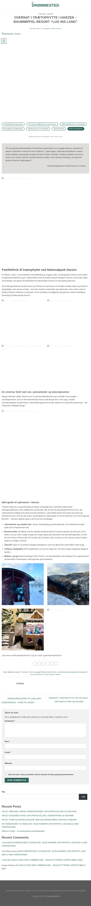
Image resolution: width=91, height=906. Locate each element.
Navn (7, 741)
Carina (58, 28)
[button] (3, 5)
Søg (3, 792)
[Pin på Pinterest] (52, 664)
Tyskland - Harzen (45, 14)
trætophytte (75, 672)
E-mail (8, 752)
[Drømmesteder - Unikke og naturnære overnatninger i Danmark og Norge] (45, 5)
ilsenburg (67, 672)
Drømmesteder (12, 891)
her (60, 655)
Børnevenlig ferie (47, 672)
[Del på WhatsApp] (35, 664)
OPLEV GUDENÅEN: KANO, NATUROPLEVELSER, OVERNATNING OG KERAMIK (38, 816)
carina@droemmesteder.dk (59, 891)
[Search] (88, 5)
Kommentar (10, 721)
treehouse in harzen (42, 674)
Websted (8, 763)
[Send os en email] (50, 886)
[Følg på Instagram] (45, 886)
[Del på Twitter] (43, 664)
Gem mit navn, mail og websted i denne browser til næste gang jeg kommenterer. (41, 774)
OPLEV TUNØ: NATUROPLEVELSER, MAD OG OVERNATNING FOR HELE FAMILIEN (39, 820)
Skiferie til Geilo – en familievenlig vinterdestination (23, 831)
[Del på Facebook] (39, 664)
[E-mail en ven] (48, 664)
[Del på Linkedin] (56, 664)
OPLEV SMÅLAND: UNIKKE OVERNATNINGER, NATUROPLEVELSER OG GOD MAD (39, 811)
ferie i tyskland (59, 672)
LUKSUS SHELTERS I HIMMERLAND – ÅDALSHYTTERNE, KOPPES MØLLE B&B (46, 860)
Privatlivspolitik (79, 891)
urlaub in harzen (54, 674)
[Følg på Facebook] (40, 886)
